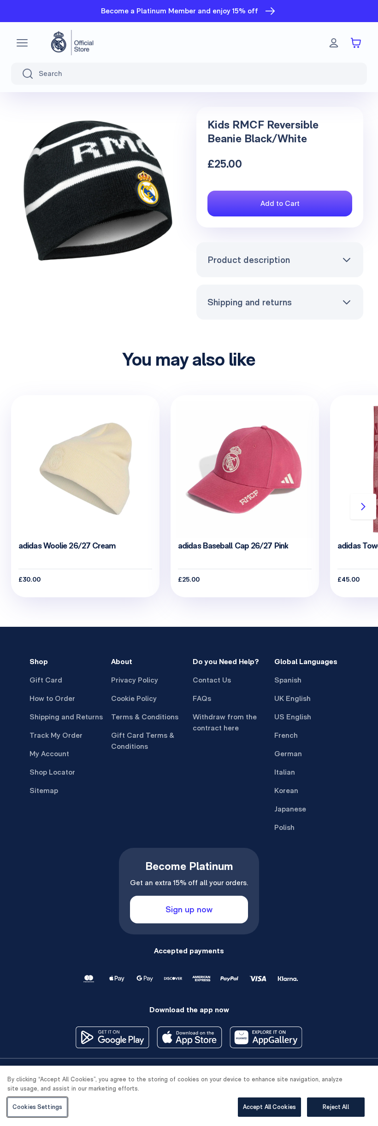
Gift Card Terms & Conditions (142, 741)
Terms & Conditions (144, 716)
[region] (189, 1096)
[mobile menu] (22, 43)
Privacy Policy (134, 680)
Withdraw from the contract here (225, 722)
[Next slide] (363, 506)
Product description (248, 259)
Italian (284, 772)
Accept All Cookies (269, 1106)
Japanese (290, 809)
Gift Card (46, 680)
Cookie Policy (134, 698)
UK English (292, 698)
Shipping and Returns (66, 716)
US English (292, 716)
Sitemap (44, 790)
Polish (284, 827)
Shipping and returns (249, 302)
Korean (286, 790)
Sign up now (189, 909)
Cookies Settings (37, 1106)
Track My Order (56, 735)
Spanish (287, 680)
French (286, 735)
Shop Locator (52, 772)
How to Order (52, 698)
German (288, 753)
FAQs (202, 698)
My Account (49, 753)
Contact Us (212, 680)
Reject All (335, 1106)
